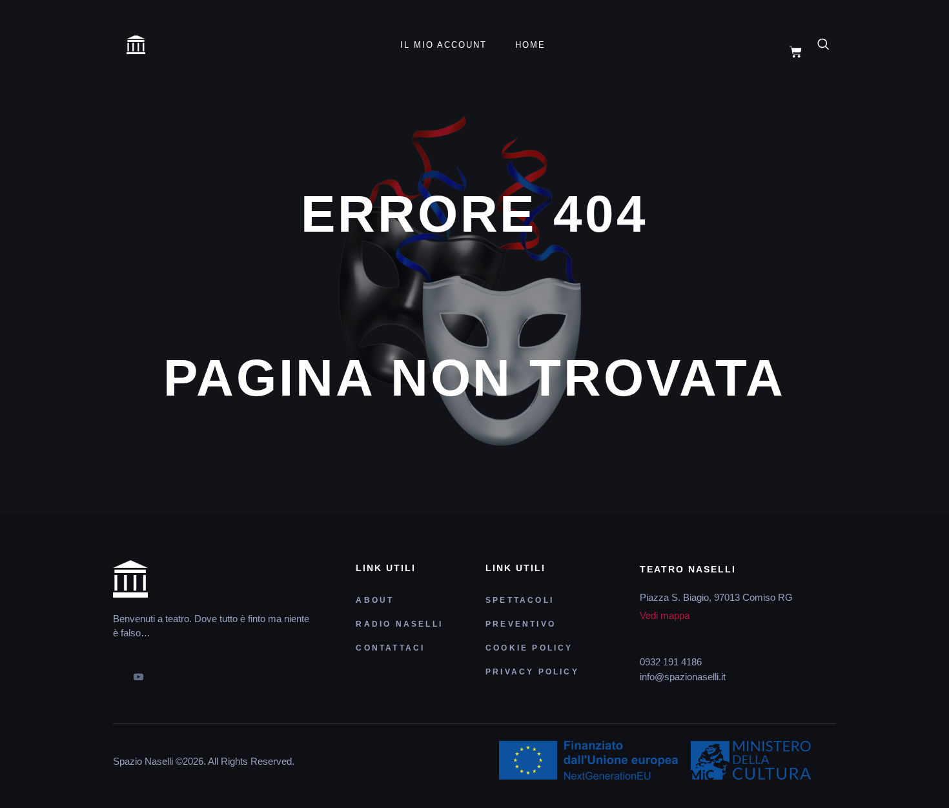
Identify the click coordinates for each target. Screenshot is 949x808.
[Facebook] (116, 672)
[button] (830, 45)
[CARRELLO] (795, 52)
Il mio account (443, 45)
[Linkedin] (182, 672)
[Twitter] (160, 672)
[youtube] (138, 672)
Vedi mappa (664, 615)
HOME (530, 45)
